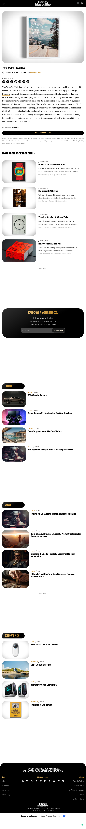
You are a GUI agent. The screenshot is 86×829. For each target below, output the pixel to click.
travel (43, 90)
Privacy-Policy (78, 786)
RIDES (30, 392)
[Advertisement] (43, 285)
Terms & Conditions (78, 797)
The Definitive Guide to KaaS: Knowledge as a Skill (50, 450)
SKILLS (30, 446)
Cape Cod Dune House (41, 665)
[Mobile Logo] (43, 3)
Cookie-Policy (78, 781)
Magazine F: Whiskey (48, 191)
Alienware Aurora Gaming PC (44, 685)
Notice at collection (28, 816)
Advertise (5, 790)
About (4, 781)
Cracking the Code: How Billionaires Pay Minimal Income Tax (53, 555)
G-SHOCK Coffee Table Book (52, 165)
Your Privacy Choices (50, 816)
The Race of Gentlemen (41, 705)
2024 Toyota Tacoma (37, 395)
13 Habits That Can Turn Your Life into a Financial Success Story (53, 575)
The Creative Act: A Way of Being (53, 217)
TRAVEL (30, 428)
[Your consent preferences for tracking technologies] (82, 825)
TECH (30, 410)
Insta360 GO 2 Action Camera (44, 645)
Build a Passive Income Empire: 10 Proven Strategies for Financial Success (56, 535)
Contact (5, 786)
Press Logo (6, 795)
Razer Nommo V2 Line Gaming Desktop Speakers (50, 413)
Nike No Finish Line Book (49, 244)
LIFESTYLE (34, 662)
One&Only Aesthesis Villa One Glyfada (45, 431)
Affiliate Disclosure (76, 790)
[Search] (82, 3)
